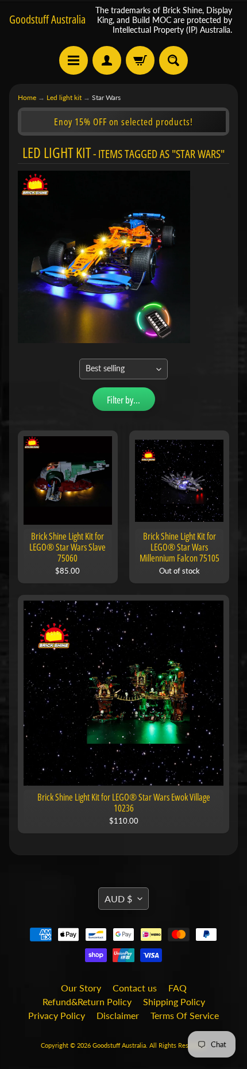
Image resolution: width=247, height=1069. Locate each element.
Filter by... (123, 399)
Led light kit (64, 97)
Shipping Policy (174, 1001)
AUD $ (118, 898)
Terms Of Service (184, 1015)
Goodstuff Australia (47, 19)
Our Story (81, 987)
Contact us (135, 987)
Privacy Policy (56, 1015)
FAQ (177, 987)
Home (27, 97)
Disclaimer (118, 1015)
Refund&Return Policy (87, 1001)
